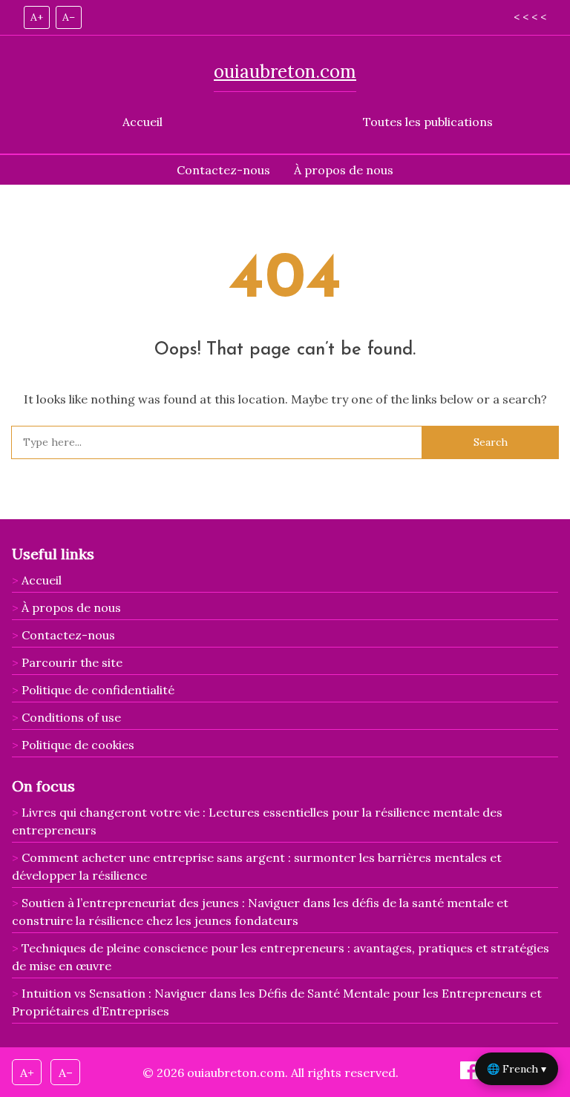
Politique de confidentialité (98, 689)
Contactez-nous (223, 169)
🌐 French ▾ (516, 1068)
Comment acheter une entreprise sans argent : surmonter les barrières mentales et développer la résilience (257, 866)
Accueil (142, 121)
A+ (36, 17)
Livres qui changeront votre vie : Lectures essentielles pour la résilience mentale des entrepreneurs (257, 821)
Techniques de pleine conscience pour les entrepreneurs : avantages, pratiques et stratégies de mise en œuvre (280, 956)
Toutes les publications (428, 121)
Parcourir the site (72, 662)
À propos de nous (343, 169)
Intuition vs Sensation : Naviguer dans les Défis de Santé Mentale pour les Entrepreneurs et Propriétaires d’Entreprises (277, 1002)
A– (68, 17)
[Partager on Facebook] (470, 1074)
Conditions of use (71, 717)
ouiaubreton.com (285, 71)
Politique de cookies (78, 744)
